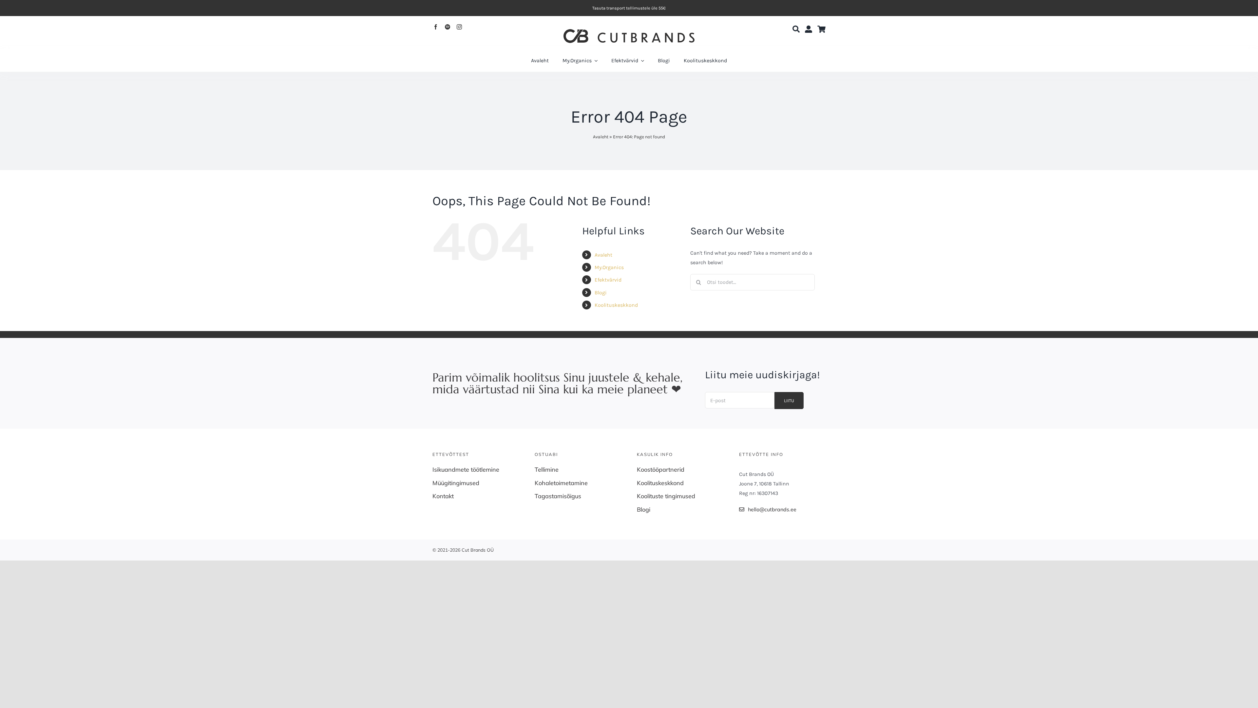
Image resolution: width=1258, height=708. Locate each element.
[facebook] (435, 27)
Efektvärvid (608, 280)
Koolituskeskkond (616, 305)
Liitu (789, 400)
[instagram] (459, 27)
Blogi (601, 292)
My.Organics (609, 267)
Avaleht (600, 137)
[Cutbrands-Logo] (629, 32)
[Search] (796, 29)
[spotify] (447, 27)
